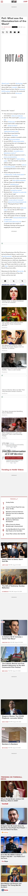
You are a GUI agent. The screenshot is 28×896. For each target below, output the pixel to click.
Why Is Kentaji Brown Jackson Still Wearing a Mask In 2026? (12, 800)
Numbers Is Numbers (10, 744)
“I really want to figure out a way (12, 221)
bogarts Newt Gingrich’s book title (17, 202)
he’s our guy (19, 93)
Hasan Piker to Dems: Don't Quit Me (15, 534)
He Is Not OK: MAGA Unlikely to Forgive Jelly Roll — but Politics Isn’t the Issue (13, 856)
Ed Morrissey (6, 27)
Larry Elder (5, 565)
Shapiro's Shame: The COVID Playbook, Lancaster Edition (13, 717)
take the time (19, 83)
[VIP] (25, 1)
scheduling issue (14, 184)
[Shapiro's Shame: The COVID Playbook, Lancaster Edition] (14, 707)
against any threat (12, 125)
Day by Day (20, 271)
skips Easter (15, 135)
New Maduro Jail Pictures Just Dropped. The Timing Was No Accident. (11, 885)
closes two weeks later (17, 116)
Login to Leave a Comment (14, 458)
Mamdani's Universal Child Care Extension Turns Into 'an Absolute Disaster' (15, 513)
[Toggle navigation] (2, 1)
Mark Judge (5, 671)
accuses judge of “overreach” (16, 200)
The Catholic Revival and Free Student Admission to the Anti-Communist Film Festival (13, 665)
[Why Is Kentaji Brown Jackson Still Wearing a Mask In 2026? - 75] (14, 789)
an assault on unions (16, 190)
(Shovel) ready (5, 83)
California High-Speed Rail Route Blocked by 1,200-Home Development (15, 519)
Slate (6, 266)
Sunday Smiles (10, 502)
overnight (14, 87)
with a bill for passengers (19, 180)
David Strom (5, 722)
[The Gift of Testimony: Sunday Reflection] (14, 576)
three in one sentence (14, 139)
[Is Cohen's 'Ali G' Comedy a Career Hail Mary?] (14, 627)
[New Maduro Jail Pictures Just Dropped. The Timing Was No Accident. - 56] (14, 873)
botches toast (11, 121)
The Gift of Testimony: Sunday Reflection (13, 587)
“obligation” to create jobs (19, 192)
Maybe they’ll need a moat (11, 131)
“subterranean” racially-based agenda (14, 174)
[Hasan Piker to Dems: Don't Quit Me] (14, 550)
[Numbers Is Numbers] (14, 735)
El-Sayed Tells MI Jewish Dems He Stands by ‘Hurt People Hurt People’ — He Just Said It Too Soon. (14, 827)
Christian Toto (6, 642)
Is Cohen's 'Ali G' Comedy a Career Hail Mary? (12, 638)
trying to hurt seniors (18, 141)
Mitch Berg (5, 748)
